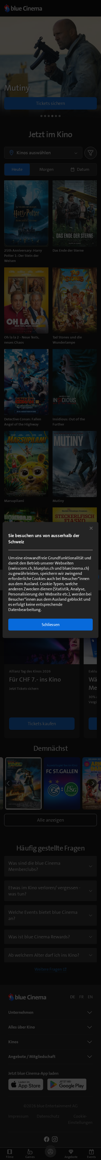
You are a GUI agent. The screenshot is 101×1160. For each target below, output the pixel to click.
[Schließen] (91, 528)
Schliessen (51, 624)
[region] (51, 580)
